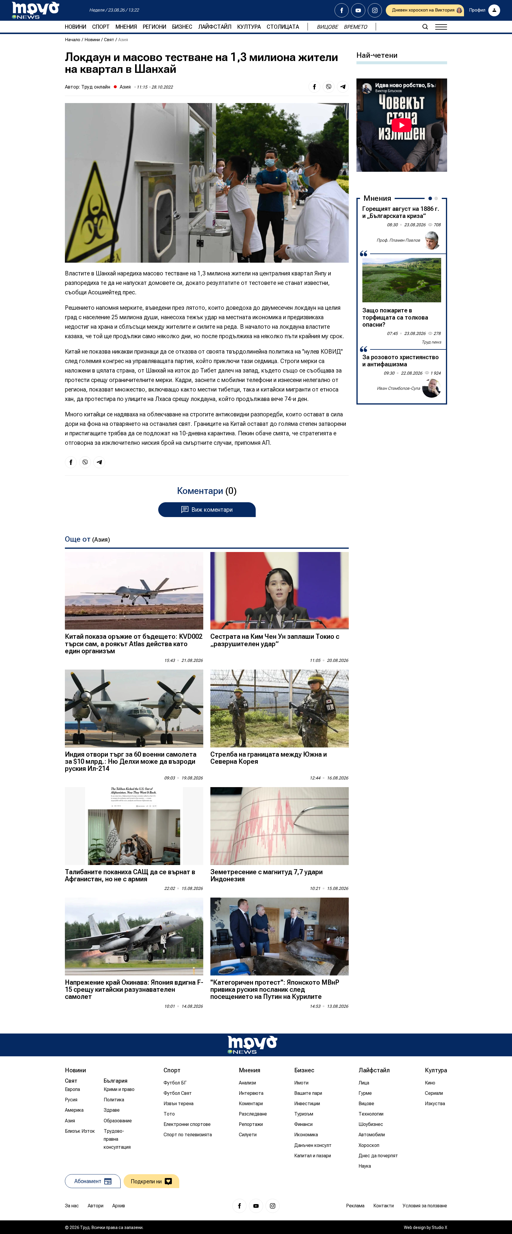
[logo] (35, 10)
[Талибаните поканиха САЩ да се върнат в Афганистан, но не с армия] (134, 826)
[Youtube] (358, 10)
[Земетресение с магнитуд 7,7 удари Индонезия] (279, 826)
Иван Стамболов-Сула (398, 388)
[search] (425, 27)
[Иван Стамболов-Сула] (431, 388)
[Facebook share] (314, 87)
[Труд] (252, 1045)
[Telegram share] (343, 87)
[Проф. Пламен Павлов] (431, 240)
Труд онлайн (95, 87)
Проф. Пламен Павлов (398, 240)
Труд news (431, 342)
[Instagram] (375, 10)
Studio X (439, 1227)
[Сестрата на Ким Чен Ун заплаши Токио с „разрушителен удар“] (279, 591)
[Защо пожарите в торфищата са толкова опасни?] (401, 280)
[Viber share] (329, 87)
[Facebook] (342, 10)
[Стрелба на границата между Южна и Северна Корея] (279, 708)
